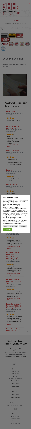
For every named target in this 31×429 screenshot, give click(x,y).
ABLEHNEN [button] (23, 226)
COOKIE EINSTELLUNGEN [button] (10, 226)
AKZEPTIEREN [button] (7, 229)
